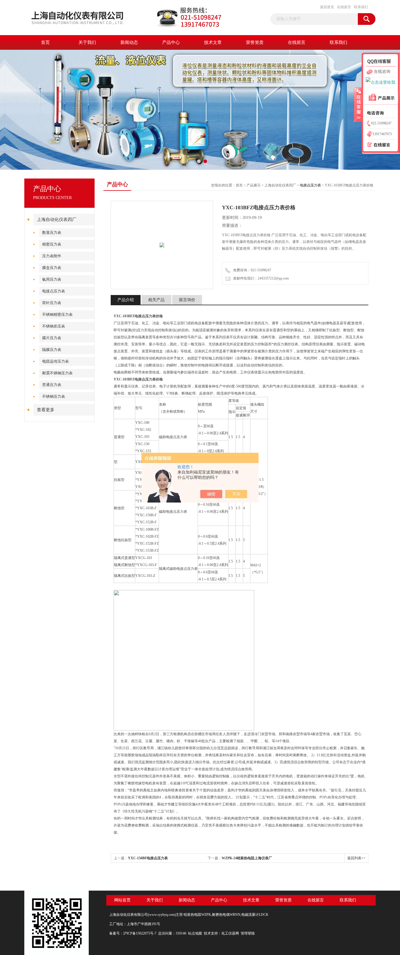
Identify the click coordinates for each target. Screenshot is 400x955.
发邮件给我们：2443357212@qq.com (260, 278)
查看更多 (45, 409)
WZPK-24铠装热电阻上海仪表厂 (247, 858)
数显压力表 (51, 232)
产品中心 (171, 42)
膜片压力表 (51, 338)
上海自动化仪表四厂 (56, 219)
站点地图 (195, 933)
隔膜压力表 (51, 349)
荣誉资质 (255, 42)
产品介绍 (125, 300)
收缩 (358, 104)
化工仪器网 (230, 933)
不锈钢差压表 (53, 326)
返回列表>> (356, 858)
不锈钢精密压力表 (57, 314)
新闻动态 (129, 42)
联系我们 (361, 7)
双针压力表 (51, 303)
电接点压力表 (53, 291)
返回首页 (327, 7)
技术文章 (213, 42)
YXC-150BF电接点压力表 (148, 858)
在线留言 (344, 7)
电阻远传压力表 (55, 361)
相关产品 (156, 300)
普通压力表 (51, 385)
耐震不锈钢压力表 (57, 373)
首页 (45, 42)
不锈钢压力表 (53, 396)
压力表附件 (51, 256)
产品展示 (254, 185)
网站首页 (122, 900)
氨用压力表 (51, 279)
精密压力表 (51, 244)
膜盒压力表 (51, 267)
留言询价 (187, 300)
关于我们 (87, 42)
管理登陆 (248, 933)
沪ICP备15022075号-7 (139, 933)
